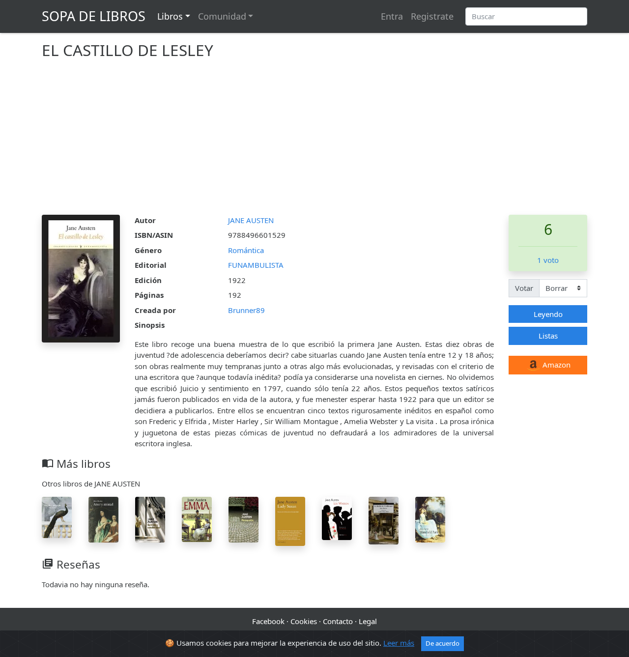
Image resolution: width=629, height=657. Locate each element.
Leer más (398, 643)
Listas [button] (548, 336)
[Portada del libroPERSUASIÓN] (243, 518)
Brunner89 (246, 310)
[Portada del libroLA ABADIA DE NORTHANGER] (384, 519)
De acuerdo (442, 643)
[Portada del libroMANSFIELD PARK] (430, 518)
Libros (170, 16)
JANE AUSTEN (251, 220)
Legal (368, 621)
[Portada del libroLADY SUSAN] (290, 520)
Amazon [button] (556, 365)
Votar (524, 288)
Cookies (303, 621)
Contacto (338, 621)
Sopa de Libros (93, 16)
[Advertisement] (314, 141)
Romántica (246, 250)
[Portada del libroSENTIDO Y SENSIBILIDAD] (150, 518)
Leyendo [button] (548, 314)
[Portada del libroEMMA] (197, 518)
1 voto (548, 260)
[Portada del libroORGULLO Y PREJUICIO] (57, 516)
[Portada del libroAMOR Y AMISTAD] (103, 518)
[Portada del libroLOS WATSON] (337, 517)
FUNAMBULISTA (256, 265)
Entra (392, 16)
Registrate (432, 16)
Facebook (268, 621)
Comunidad (222, 16)
